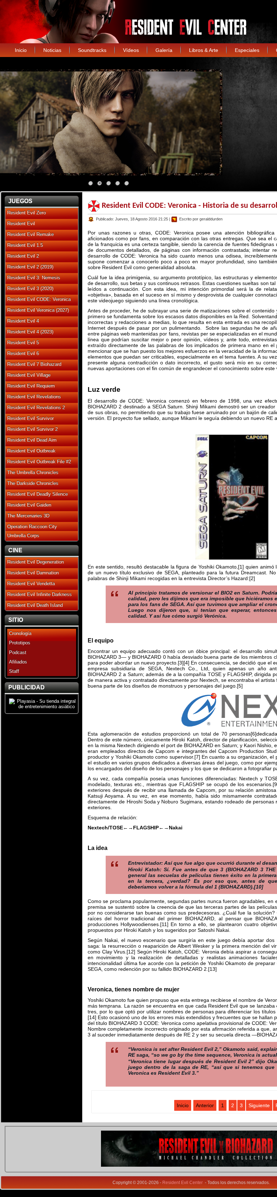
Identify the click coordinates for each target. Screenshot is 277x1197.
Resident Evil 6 (23, 353)
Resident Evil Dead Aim (32, 440)
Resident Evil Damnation (33, 572)
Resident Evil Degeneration (35, 562)
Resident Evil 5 (23, 342)
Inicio (21, 50)
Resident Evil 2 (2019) (30, 266)
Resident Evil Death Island (35, 605)
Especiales (247, 50)
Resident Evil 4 (23, 321)
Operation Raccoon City (32, 526)
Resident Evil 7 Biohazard (34, 364)
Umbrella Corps (23, 535)
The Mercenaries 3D (28, 515)
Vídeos (131, 50)
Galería (163, 50)
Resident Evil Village (28, 375)
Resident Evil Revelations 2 (36, 407)
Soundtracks (92, 50)
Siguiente (259, 1105)
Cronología (20, 633)
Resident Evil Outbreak (31, 450)
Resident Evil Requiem (31, 386)
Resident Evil (21, 223)
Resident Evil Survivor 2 (32, 429)
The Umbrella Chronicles (32, 472)
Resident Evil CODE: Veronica (39, 299)
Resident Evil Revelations (34, 396)
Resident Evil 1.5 (25, 245)
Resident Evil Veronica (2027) (38, 310)
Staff (14, 671)
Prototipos (19, 642)
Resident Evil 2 (23, 256)
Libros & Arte (203, 50)
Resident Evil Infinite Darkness (39, 594)
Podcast (17, 652)
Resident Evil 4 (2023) (30, 331)
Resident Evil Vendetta (31, 583)
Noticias (52, 50)
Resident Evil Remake (30, 234)
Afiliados (18, 662)
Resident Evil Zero (26, 212)
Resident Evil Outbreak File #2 (39, 461)
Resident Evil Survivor (30, 418)
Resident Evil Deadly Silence (37, 494)
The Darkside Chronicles (32, 483)
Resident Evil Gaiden (29, 505)
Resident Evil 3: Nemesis (33, 277)
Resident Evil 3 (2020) (30, 288)
